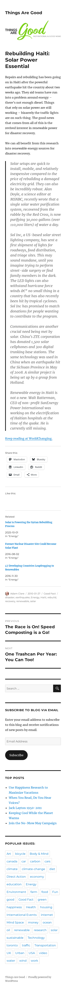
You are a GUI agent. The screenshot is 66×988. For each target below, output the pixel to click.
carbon (35, 861)
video (43, 953)
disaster (9, 597)
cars (47, 861)
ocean (47, 922)
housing (46, 907)
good (10, 899)
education (14, 884)
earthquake (23, 597)
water (11, 960)
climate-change (33, 869)
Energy (35, 597)
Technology (36, 937)
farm (33, 892)
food (44, 892)
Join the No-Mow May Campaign (33, 823)
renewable (22, 601)
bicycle (20, 853)
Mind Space (15, 922)
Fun (55, 892)
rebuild (51, 597)
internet (47, 915)
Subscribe (16, 755)
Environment (16, 892)
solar (33, 601)
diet (52, 869)
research (40, 930)
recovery (10, 601)
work (34, 960)
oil (8, 930)
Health (31, 907)
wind (23, 960)
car (23, 861)
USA (32, 953)
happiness (14, 907)
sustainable (15, 937)
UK (9, 953)
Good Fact (50, 593)
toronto (12, 945)
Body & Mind (39, 853)
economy (37, 876)
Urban (19, 953)
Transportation (45, 945)
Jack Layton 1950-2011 (25, 808)
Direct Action (16, 876)
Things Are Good (23, 12)
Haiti (43, 597)
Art (9, 853)
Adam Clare (17, 593)
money (33, 922)
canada (12, 861)
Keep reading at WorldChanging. (28, 438)
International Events (22, 915)
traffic (26, 945)
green (42, 899)
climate (12, 869)
